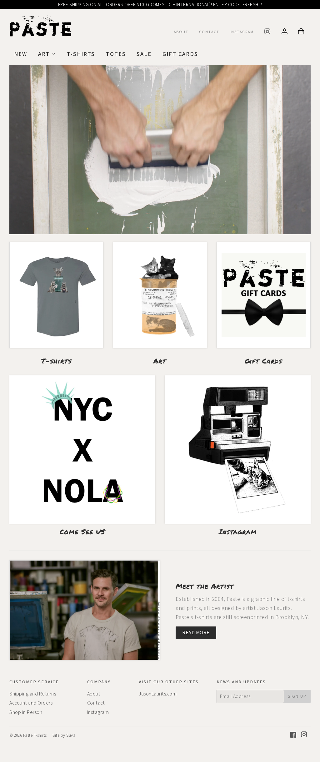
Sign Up (297, 696)
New (20, 53)
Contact (96, 703)
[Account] (284, 32)
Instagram (242, 31)
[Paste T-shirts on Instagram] (304, 735)
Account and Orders (30, 703)
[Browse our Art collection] (160, 295)
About (94, 693)
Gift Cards (180, 53)
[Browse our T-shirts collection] (56, 295)
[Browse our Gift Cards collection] (264, 295)
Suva (70, 735)
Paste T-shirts (35, 735)
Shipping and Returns (32, 693)
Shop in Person (25, 712)
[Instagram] (267, 32)
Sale (144, 53)
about (181, 31)
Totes (116, 53)
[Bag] (302, 32)
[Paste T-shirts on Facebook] (293, 735)
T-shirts (81, 53)
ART (45, 53)
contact (209, 31)
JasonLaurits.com (158, 693)
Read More (196, 632)
